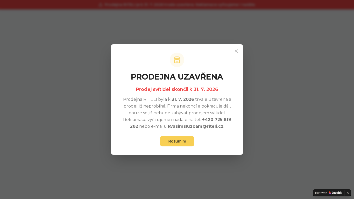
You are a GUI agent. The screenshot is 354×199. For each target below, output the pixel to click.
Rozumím (177, 141)
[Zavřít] (236, 51)
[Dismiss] (348, 193)
